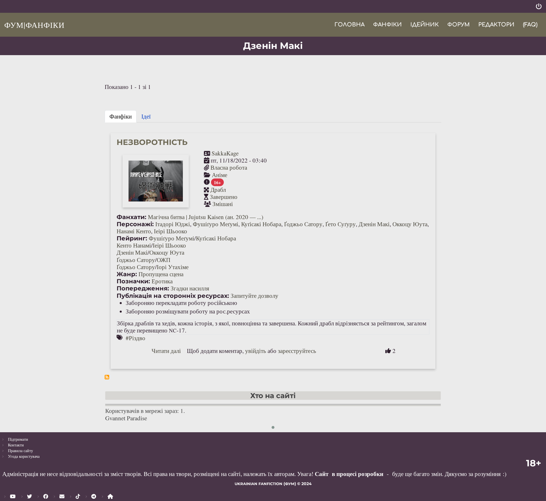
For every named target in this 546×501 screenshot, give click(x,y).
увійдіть (255, 351)
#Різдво (135, 338)
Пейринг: (132, 238)
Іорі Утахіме (173, 267)
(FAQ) (530, 25)
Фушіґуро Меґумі (215, 224)
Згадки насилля (190, 288)
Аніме (219, 175)
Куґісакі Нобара (261, 224)
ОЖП (163, 260)
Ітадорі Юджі (172, 224)
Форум (458, 25)
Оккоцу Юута (409, 224)
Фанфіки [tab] (120, 116)
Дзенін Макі (374, 224)
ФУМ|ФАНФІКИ (34, 24)
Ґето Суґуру (340, 224)
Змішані (222, 204)
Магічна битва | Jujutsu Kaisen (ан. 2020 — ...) (205, 217)
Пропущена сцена (160, 274)
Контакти (16, 445)
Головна (349, 25)
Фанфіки (387, 25)
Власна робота (228, 167)
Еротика (162, 281)
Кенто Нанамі (134, 245)
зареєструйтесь (297, 351)
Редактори (496, 25)
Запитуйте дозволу (254, 296)
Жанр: (127, 274)
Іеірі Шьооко (170, 231)
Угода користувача (24, 456)
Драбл (218, 190)
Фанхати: (131, 217)
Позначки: (133, 281)
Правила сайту (20, 450)
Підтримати (18, 439)
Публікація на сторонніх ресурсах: (173, 295)
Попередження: (143, 288)
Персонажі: (135, 224)
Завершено (223, 197)
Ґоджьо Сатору (303, 224)
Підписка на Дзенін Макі (107, 377)
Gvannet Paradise (126, 418)
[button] (273, 427)
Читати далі (166, 351)
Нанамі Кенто (134, 231)
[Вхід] (538, 6)
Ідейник (424, 25)
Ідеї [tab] (146, 116)
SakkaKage (225, 153)
